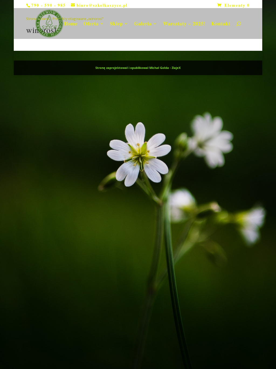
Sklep (116, 24)
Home (71, 24)
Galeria (143, 24)
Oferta (91, 24)
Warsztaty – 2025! (184, 24)
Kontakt (220, 24)
